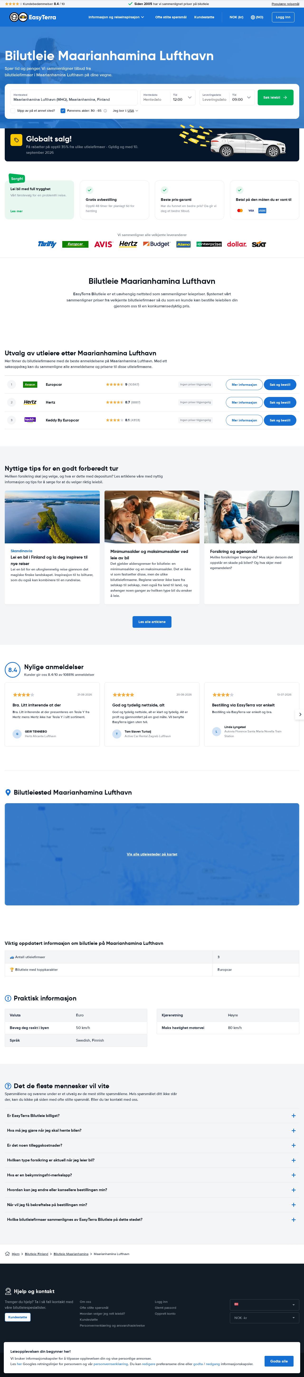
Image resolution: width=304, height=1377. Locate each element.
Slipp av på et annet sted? (35, 111)
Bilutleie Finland (36, 1254)
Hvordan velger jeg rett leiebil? (102, 1314)
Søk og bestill (280, 384)
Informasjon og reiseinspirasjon (114, 17)
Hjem (15, 1254)
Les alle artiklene (152, 621)
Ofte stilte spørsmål (171, 17)
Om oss (85, 1302)
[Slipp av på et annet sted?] (12, 110)
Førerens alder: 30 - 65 (84, 111)
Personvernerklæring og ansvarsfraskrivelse (112, 1326)
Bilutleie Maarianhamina (71, 1254)
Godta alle (279, 1361)
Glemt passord (165, 1308)
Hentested (20, 95)
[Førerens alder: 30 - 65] (63, 110)
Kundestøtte (204, 17)
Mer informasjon (244, 384)
